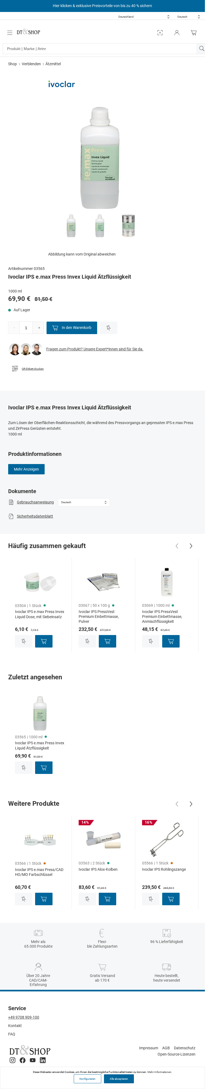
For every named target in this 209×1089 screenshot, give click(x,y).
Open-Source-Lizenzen (176, 1054)
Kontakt (15, 1025)
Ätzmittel (53, 64)
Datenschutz (184, 1048)
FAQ (11, 1034)
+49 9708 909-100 (23, 1017)
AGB (166, 1048)
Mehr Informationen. (159, 1072)
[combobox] (144, 17)
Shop (12, 64)
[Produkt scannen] (160, 32)
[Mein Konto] (176, 32)
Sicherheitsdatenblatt (35, 516)
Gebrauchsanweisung (35, 502)
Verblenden (31, 64)
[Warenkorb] (195, 32)
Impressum (148, 1048)
